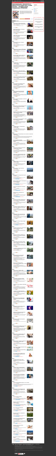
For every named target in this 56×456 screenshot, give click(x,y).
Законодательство (17, 184)
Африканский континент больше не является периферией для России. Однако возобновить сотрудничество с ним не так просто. (19, 102)
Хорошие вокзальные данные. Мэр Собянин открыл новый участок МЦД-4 (19, 112)
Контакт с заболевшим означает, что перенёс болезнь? (18, 402)
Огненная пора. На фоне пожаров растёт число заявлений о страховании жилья (19, 200)
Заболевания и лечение (18, 399)
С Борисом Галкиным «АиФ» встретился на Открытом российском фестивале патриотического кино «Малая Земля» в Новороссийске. (19, 337)
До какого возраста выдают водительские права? (19, 431)
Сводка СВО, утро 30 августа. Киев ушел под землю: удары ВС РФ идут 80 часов (39, 19)
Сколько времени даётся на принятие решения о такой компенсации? (19, 189)
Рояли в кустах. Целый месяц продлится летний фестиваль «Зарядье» (19, 148)
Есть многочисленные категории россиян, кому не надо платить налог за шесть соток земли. (19, 177)
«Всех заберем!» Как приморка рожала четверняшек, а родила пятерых (19, 84)
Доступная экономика (18, 196)
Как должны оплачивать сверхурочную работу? (19, 437)
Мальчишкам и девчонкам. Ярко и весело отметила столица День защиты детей (23, 134)
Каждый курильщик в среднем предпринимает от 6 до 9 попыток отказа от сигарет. (19, 108)
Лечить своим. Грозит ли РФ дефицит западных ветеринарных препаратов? (19, 374)
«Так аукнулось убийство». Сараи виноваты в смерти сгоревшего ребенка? (19, 248)
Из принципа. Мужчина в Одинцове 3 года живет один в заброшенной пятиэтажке (19, 207)
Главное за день (36, 8)
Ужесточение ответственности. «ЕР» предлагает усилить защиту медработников (39, 22)
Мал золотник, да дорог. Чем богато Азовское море (18, 168)
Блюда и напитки (17, 356)
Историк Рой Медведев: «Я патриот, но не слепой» (18, 42)
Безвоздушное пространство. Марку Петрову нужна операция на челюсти (18, 279)
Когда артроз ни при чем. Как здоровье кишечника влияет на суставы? (19, 306)
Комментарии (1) (17, 64)
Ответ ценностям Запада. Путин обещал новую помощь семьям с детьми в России (19, 23)
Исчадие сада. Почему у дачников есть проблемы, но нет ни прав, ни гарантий (19, 235)
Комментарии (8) (17, 93)
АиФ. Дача (36, 9)
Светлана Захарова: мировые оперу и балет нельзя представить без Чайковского (19, 326)
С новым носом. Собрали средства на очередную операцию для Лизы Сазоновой (19, 291)
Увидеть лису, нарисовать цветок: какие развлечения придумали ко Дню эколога (19, 154)
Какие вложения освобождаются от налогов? (18, 192)
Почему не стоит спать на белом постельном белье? (18, 425)
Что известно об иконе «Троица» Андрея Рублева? (19, 221)
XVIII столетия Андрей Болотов (16, 355)
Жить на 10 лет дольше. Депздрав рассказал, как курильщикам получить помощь (20, 106)
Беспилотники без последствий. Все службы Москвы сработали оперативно (20, 119)
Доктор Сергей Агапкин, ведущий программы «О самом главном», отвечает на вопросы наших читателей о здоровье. (19, 398)
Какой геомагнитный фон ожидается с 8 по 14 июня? (21, 382)
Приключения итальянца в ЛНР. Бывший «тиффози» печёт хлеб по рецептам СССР (19, 49)
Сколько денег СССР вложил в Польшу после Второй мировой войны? (19, 418)
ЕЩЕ (17, 27)
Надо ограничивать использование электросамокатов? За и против (18, 255)
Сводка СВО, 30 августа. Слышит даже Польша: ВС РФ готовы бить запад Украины (39, 27)
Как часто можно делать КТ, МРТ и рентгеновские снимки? (19, 321)
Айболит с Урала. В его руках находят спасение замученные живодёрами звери (19, 367)
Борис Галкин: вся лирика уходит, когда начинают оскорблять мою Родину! (19, 334)
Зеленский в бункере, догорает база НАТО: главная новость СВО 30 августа (39, 24)
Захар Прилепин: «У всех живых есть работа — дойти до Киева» (19, 63)
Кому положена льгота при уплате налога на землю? (19, 175)
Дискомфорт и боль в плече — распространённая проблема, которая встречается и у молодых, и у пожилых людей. (19, 314)
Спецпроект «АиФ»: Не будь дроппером (28, 2)
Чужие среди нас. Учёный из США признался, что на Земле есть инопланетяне (20, 270)
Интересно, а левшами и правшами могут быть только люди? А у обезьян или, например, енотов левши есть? (19, 409)
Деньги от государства (18, 190)
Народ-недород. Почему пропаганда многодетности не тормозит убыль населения (18, 92)
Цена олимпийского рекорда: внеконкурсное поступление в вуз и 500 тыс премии (19, 141)
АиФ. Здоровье (36, 10)
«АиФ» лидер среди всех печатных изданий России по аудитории (19, 35)
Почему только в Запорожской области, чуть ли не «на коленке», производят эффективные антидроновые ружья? (19, 73)
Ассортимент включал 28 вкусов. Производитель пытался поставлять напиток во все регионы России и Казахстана (19, 79)
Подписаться (36, 13)
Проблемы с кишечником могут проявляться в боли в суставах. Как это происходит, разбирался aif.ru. (19, 308)
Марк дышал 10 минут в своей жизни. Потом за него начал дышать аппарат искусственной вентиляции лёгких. (19, 281)
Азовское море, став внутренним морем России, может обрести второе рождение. (19, 170)
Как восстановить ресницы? (17, 396)
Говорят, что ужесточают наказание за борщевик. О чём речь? (20, 415)
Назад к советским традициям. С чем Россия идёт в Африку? (20, 99)
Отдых (16, 351)
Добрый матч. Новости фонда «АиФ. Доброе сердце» (19, 284)
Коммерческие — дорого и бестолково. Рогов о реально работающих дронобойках (19, 71)
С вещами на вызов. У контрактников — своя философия (19, 127)
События (16, 423)
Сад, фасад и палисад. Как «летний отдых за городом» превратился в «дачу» (19, 228)
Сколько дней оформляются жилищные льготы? (19, 187)
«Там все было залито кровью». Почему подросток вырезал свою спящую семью (19, 242)
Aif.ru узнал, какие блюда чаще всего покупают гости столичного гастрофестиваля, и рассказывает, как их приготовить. (19, 363)
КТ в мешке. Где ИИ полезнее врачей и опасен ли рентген (19, 319)
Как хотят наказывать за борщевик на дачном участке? (19, 413)
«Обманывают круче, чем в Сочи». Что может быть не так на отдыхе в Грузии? (19, 214)
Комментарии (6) (17, 215)
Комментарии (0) (17, 72)
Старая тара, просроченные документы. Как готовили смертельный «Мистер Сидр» (20, 77)
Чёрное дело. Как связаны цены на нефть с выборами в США (19, 161)
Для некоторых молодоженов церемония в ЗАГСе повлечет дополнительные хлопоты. (19, 183)
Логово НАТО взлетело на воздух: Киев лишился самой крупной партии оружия (38, 29)
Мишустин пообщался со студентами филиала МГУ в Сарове (18, 29)
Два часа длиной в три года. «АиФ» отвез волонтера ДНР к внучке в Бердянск (19, 55)
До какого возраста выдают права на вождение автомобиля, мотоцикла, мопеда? (19, 433)
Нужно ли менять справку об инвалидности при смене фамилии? (19, 181)
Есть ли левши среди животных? (18, 407)
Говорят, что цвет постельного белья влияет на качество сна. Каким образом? (19, 427)
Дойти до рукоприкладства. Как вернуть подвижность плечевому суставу (19, 312)
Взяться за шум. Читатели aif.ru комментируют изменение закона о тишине (20, 263)
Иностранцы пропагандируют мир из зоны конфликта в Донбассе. (19, 51)
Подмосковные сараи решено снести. (17, 250)
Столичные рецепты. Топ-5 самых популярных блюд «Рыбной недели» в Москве (19, 360)
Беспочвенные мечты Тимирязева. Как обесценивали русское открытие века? (19, 389)
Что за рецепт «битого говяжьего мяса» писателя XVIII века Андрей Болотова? (19, 353)
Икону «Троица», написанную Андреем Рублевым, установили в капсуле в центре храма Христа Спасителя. (19, 223)
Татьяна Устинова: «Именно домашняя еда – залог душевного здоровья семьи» (20, 341)
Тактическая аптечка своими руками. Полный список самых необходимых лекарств (19, 299)
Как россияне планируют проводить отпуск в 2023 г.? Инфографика (19, 347)
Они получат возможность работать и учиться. (18, 25)
